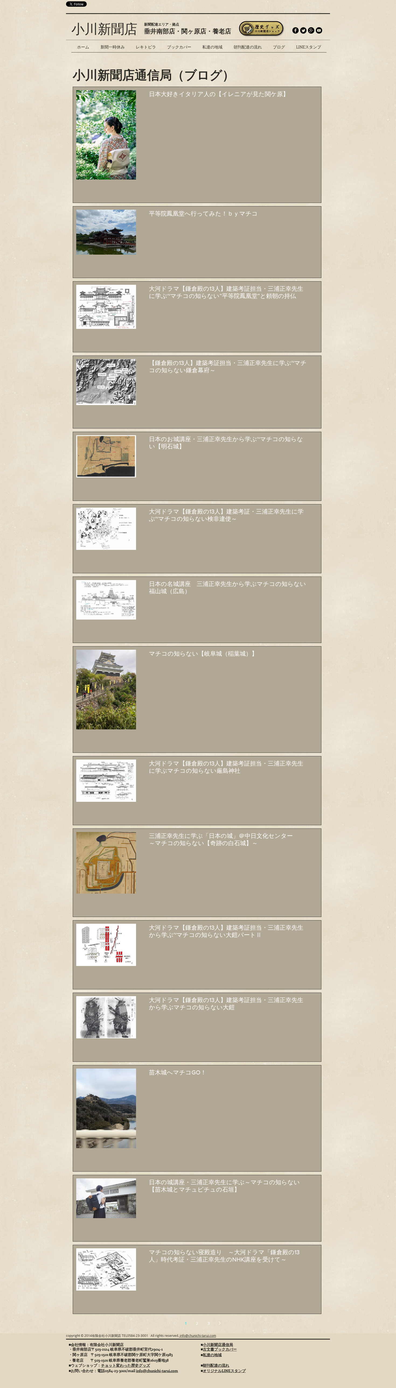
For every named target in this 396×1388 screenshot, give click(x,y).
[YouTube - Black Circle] (319, 30)
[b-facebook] (295, 30)
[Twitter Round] (303, 30)
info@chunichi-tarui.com (197, 1335)
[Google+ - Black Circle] (311, 30)
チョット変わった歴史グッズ (125, 1365)
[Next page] (220, 1323)
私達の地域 (212, 1354)
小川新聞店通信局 (218, 1344)
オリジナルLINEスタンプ (224, 1370)
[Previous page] (174, 1323)
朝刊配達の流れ (216, 1365)
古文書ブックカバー (220, 1349)
